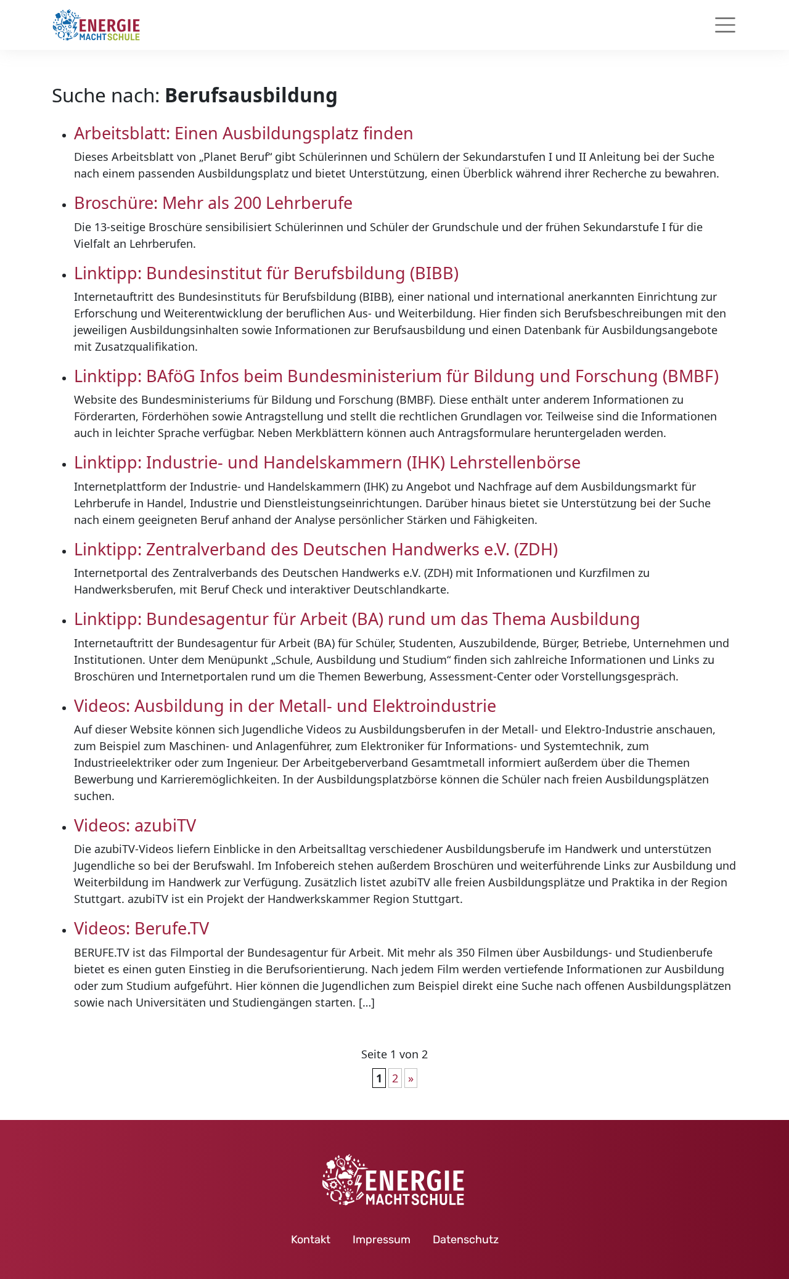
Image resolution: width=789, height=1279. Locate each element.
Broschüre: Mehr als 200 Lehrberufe (213, 202)
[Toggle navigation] (725, 25)
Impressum (382, 1239)
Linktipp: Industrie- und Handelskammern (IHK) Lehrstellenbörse (327, 462)
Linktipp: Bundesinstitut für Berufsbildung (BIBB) (266, 272)
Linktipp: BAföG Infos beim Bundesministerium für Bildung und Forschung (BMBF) (396, 375)
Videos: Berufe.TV (141, 928)
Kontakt (310, 1239)
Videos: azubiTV (135, 825)
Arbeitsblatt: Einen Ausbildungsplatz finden (244, 132)
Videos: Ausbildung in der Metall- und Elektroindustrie (285, 705)
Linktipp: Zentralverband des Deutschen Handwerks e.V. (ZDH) (318, 548)
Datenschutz (466, 1239)
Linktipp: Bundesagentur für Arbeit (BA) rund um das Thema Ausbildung (357, 618)
